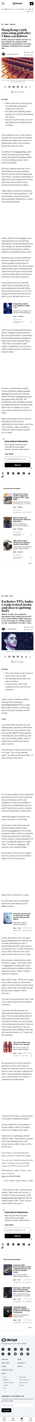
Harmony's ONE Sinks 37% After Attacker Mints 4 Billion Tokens (22, 1289)
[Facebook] (27, 1349)
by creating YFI (14, 831)
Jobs (4, 1388)
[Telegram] (27, 1354)
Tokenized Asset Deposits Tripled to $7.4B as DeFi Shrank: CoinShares (21, 1309)
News (19, 1359)
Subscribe (6, 1410)
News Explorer (7, 1370)
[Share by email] (14, 87)
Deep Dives (5, 1363)
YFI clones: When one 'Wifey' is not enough (21, 1043)
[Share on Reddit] (22, 87)
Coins (4, 1366)
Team (4, 1377)
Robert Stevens (12, 629)
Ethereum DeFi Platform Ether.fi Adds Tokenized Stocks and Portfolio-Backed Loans (22, 1268)
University (21, 1363)
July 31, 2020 (27, 1180)
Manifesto (6, 1380)
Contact (5, 1385)
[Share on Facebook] (18, 87)
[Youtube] (15, 1354)
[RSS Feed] (3, 1354)
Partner (5, 1359)
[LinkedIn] (21, 1349)
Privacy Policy (23, 1382)
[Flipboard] (21, 1354)
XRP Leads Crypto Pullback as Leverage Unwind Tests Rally (21, 542)
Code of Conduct (8, 1382)
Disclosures (22, 1377)
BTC (3, 9)
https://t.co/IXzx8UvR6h (11, 1176)
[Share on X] (5, 87)
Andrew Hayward (13, 54)
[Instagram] (9, 1349)
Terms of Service (24, 1380)
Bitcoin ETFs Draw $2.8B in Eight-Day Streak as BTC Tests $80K (21, 496)
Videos (20, 1366)
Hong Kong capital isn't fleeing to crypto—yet (21, 305)
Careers (21, 1385)
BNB (30, 9)
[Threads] (15, 1349)
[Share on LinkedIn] (9, 87)
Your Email (9, 454)
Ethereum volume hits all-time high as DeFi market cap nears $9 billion (21, 916)
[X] (3, 1349)
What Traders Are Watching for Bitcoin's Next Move (22, 519)
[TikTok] (9, 1354)
